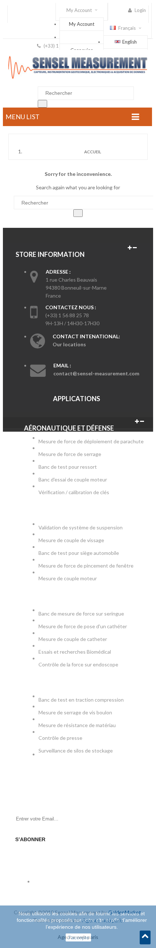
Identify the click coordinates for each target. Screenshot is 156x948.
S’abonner (30, 839)
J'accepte (78, 937)
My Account (81, 24)
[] (42, 104)
